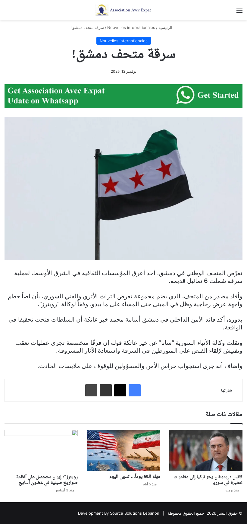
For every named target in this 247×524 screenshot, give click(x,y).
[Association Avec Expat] (123, 10)
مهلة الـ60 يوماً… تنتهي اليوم (134, 477)
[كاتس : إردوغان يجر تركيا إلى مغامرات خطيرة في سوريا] (205, 450)
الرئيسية (166, 27)
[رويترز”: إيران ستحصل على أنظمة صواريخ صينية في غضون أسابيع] (41, 450)
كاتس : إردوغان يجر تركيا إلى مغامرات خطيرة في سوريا (208, 480)
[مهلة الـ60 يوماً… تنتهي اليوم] (123, 450)
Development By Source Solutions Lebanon (118, 513)
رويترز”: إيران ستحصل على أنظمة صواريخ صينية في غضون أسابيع (47, 480)
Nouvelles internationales (131, 27)
